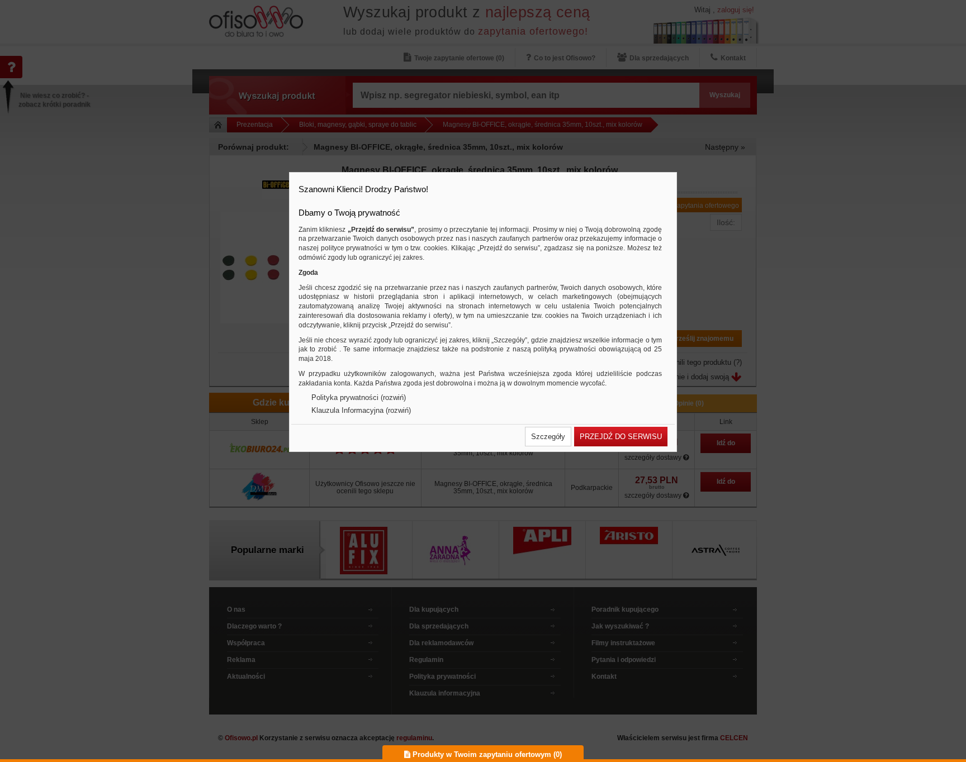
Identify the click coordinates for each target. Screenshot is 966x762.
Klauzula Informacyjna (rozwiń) (361, 410)
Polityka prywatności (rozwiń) (358, 397)
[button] (548, 436)
